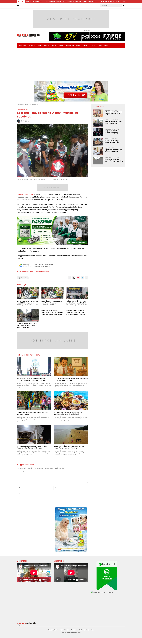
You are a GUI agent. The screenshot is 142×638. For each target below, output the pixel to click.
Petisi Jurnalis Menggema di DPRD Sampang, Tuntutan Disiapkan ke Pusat (113, 122)
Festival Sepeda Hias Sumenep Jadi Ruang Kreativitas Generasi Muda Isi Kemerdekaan (52, 303)
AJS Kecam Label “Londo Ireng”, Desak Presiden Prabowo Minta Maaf (113, 113)
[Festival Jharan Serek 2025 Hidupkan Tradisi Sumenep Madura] (34, 400)
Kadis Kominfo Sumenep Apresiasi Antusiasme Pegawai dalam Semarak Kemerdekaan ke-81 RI (52, 312)
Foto (106, 46)
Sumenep (24, 109)
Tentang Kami (53, 630)
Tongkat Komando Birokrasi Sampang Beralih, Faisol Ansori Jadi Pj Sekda (113, 132)
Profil (93, 46)
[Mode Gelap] (124, 5)
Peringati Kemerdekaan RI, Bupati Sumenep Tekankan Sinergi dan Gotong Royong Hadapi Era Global (75, 312)
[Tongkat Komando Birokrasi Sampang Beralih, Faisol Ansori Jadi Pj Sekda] (98, 132)
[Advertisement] (79, 63)
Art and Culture (57, 46)
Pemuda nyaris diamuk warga (29, 272)
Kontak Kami (64, 630)
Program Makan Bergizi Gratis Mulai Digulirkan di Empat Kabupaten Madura (71, 379)
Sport (39, 46)
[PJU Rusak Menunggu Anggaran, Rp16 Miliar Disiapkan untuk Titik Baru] (98, 142)
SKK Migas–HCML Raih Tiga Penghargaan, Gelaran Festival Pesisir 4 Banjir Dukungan (31, 379)
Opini (85, 46)
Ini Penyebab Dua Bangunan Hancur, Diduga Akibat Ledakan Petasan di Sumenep (32, 447)
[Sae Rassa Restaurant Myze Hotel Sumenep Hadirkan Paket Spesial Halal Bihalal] (71, 400)
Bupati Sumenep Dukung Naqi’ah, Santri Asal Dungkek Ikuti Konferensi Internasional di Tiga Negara (113, 150)
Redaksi (74, 630)
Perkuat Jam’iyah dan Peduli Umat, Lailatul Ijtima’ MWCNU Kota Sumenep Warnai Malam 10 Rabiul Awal (76, 303)
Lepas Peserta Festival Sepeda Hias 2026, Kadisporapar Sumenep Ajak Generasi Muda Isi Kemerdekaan (27, 303)
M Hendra (24, 120)
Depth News (22, 46)
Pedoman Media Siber (86, 630)
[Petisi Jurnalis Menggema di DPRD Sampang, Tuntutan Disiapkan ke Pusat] (98, 123)
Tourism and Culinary (73, 46)
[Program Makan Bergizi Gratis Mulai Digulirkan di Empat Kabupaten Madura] (71, 366)
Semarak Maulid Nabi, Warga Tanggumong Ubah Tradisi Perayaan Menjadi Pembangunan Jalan (27, 326)
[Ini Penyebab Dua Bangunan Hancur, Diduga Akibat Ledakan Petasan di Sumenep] (34, 434)
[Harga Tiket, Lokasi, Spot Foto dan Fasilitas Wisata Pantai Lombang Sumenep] (71, 434)
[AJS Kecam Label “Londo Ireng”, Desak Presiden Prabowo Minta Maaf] (98, 113)
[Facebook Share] (69, 277)
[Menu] (18, 5)
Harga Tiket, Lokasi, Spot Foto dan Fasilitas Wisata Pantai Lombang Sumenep (69, 447)
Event (100, 46)
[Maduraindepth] (28, 35)
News (31, 46)
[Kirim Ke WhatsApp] (86, 277)
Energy (46, 46)
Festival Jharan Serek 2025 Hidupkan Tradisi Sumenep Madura (32, 413)
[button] (120, 5)
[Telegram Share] (82, 277)
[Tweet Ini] (73, 277)
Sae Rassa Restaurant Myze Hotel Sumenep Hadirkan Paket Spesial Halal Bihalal (69, 413)
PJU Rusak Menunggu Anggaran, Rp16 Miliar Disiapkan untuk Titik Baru (114, 141)
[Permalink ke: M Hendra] (18, 121)
